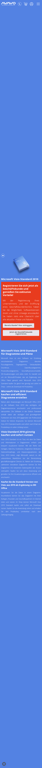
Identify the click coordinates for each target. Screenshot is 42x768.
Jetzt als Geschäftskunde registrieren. (21, 333)
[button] (4, 764)
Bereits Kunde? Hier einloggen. (18, 325)
